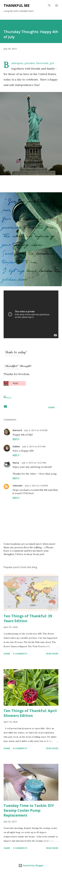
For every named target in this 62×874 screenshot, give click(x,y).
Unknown (17, 485)
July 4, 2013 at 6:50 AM (35, 430)
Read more (52, 653)
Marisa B (17, 430)
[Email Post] (5, 407)
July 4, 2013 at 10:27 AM (34, 462)
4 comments (20, 848)
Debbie (16, 446)
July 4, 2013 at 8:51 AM (33, 446)
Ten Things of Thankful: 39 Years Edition (28, 618)
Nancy (16, 462)
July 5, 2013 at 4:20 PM (36, 485)
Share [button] (51, 407)
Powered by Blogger (32, 865)
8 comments (20, 748)
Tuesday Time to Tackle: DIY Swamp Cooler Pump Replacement (29, 810)
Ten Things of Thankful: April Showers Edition (30, 713)
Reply (16, 439)
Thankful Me (16, 5)
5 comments (20, 653)
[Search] (49, 5)
